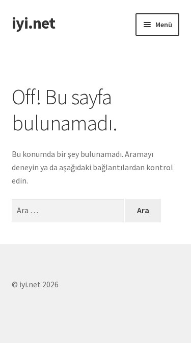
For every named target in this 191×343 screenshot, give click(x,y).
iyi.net (33, 23)
